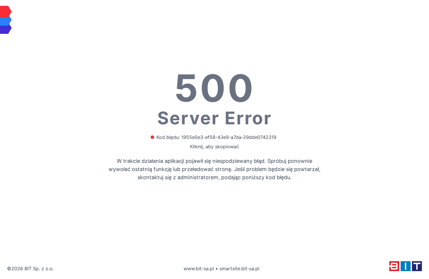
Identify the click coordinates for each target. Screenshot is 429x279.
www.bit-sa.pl (199, 268)
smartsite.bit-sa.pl (239, 268)
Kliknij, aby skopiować (214, 146)
